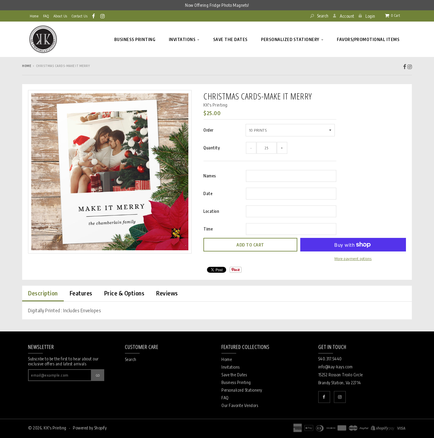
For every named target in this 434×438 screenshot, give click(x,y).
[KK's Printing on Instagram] (103, 16)
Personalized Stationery (241, 390)
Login (370, 16)
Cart (395, 15)
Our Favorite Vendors (239, 405)
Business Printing (236, 382)
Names (209, 175)
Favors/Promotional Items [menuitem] (368, 39)
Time (208, 228)
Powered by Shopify (90, 427)
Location (211, 211)
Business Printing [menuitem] (135, 39)
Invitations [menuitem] (182, 39)
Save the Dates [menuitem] (230, 39)
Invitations (230, 367)
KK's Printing (215, 104)
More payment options (353, 258)
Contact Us (79, 16)
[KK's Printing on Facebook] (94, 16)
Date (208, 193)
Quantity (211, 147)
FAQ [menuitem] (46, 16)
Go (98, 375)
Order (208, 130)
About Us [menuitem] (60, 16)
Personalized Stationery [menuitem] (290, 39)
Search (322, 15)
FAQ (225, 397)
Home (34, 16)
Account (347, 16)
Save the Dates (234, 374)
